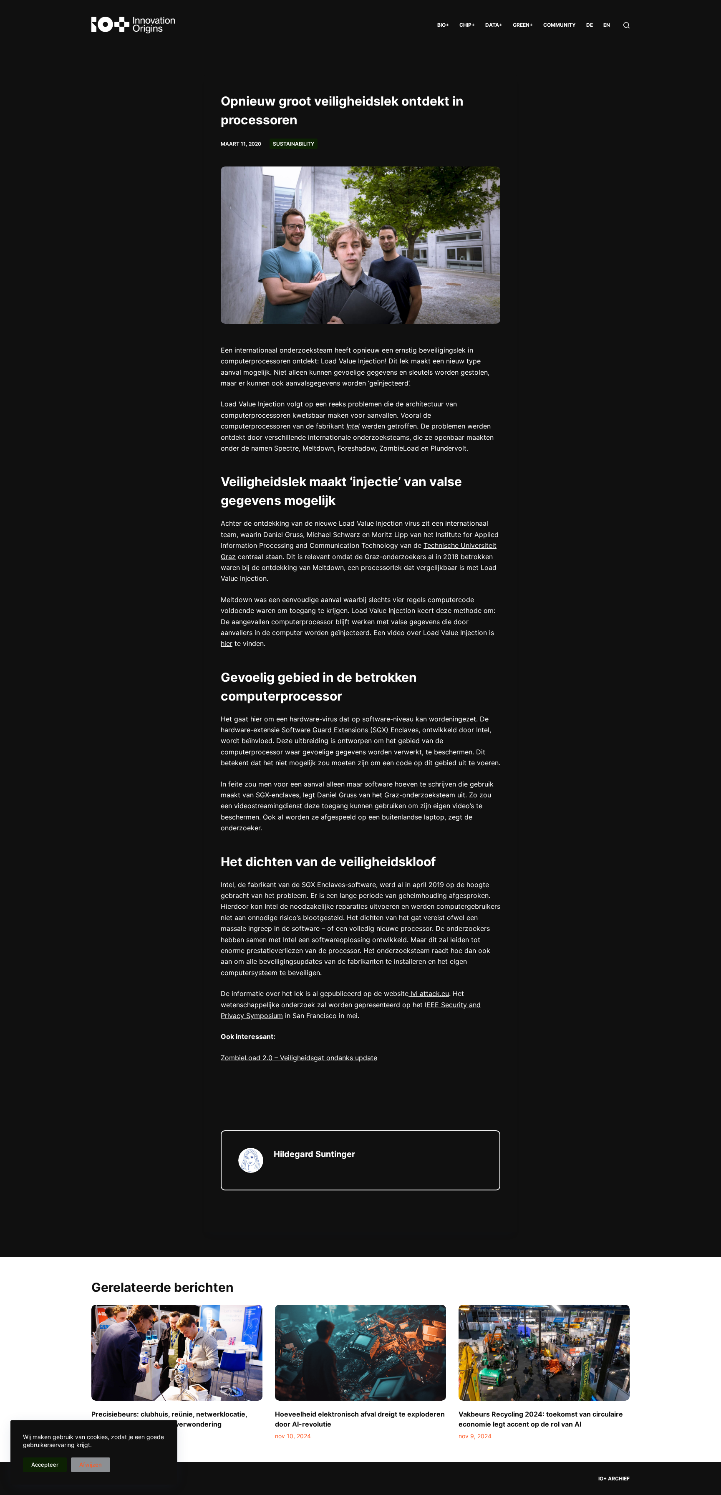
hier (226, 643)
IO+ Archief (614, 1478)
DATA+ (493, 25)
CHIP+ (467, 25)
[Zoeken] (626, 25)
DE (589, 25)
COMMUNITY (559, 25)
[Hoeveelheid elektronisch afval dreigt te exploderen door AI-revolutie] (360, 1353)
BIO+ (443, 25)
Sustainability (293, 144)
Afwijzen (90, 1464)
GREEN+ (523, 25)
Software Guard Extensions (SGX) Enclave (348, 730)
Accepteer (44, 1464)
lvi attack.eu (428, 993)
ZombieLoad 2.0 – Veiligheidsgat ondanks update (299, 1058)
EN (606, 25)
